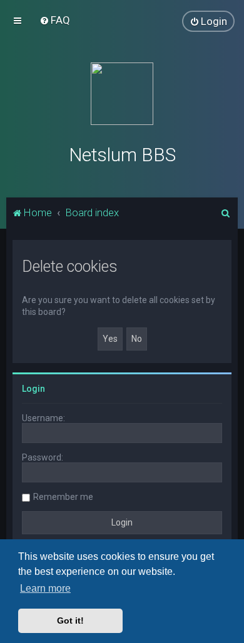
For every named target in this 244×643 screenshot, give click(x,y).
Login (33, 389)
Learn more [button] (45, 588)
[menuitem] (54, 20)
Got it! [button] (70, 621)
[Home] (122, 93)
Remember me (63, 497)
